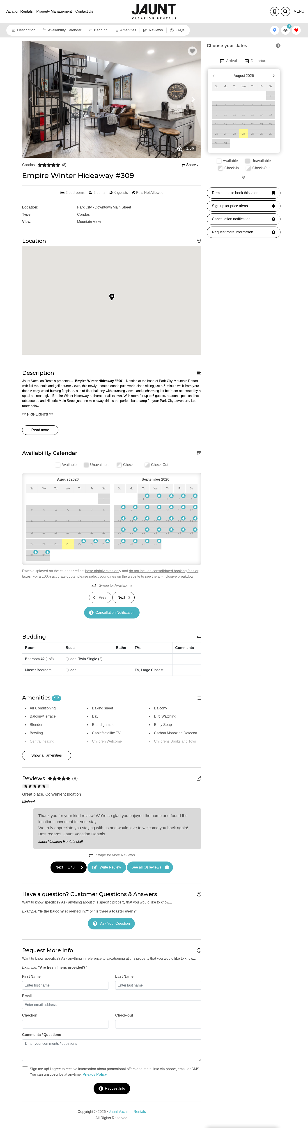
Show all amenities (46, 755)
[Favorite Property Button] (192, 51)
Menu (299, 11)
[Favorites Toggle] (296, 30)
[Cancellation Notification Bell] (83, 541)
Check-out (124, 1015)
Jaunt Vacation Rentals (127, 1112)
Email (27, 996)
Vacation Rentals (19, 11)
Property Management (54, 11)
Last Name (124, 976)
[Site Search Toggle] (285, 11)
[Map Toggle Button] (274, 30)
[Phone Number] (274, 11)
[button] (30, 99)
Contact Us (84, 11)
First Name (31, 976)
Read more (40, 430)
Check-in (29, 1015)
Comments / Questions (41, 1035)
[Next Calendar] (274, 76)
